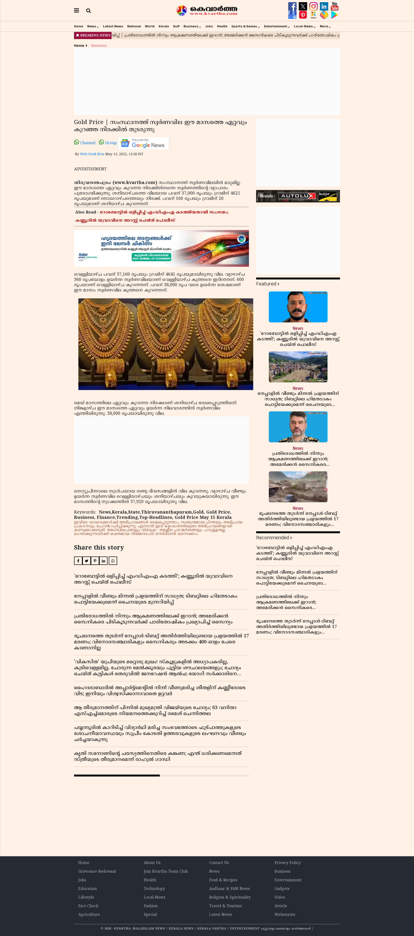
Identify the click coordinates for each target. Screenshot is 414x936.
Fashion (151, 906)
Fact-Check (88, 906)
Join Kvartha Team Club (166, 871)
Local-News (303, 26)
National (134, 26)
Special (150, 914)
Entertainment (275, 26)
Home (78, 26)
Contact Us (219, 863)
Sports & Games (244, 26)
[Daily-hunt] (314, 14)
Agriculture (89, 914)
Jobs (209, 26)
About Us (152, 863)
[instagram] (314, 6)
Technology (154, 889)
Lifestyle (86, 897)
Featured (266, 284)
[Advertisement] (207, 81)
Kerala (164, 26)
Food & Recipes (223, 880)
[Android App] (334, 14)
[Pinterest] (303, 14)
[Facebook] (293, 6)
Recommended (272, 537)
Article (281, 906)
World (150, 26)
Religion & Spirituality (230, 897)
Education (87, 889)
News (91, 26)
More (324, 26)
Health (222, 26)
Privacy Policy (288, 863)
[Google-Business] (293, 14)
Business (191, 26)
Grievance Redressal (97, 871)
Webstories (285, 914)
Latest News (113, 26)
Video (280, 897)
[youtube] (334, 6)
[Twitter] (303, 6)
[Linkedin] (324, 6)
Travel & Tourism (225, 906)
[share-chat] (324, 14)
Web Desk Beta (92, 154)
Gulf (176, 26)
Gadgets (282, 889)
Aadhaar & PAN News (229, 889)
